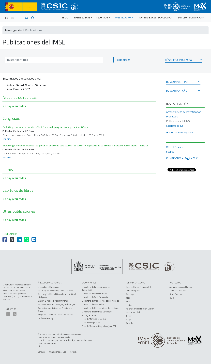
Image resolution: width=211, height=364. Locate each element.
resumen (6, 139)
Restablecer (123, 60)
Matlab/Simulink (133, 312)
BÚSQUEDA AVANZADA (178, 60)
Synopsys (130, 294)
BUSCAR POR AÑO (176, 91)
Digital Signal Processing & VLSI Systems (55, 291)
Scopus (170, 152)
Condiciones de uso (57, 352)
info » (40, 346)
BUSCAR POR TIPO (177, 82)
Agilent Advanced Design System (140, 309)
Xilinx (128, 298)
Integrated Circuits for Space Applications (55, 315)
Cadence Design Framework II (138, 287)
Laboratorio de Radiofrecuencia (95, 297)
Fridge (128, 320)
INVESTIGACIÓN (122, 17)
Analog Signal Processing (49, 287)
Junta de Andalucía (177, 291)
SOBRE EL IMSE (82, 17)
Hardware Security (45, 318)
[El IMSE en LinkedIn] (8, 315)
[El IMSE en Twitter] (14, 315)
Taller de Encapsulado (91, 323)
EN (12, 17)
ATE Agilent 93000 (90, 315)
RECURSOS (102, 17)
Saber (128, 301)
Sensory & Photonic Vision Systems (53, 301)
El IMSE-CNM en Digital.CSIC (181, 158)
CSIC (171, 298)
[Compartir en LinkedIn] (19, 240)
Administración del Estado (180, 287)
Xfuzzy (129, 316)
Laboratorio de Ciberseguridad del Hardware (100, 308)
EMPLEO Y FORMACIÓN (190, 17)
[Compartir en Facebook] (5, 240)
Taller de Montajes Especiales (94, 319)
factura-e (73, 352)
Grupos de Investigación (179, 132)
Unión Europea (175, 294)
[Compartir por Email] (34, 240)
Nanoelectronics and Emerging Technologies (56, 304)
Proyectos (172, 116)
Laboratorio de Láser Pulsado (94, 304)
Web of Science (174, 147)
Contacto (41, 352)
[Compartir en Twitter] (12, 240)
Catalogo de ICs (174, 126)
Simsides (130, 323)
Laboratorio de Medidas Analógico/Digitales (100, 301)
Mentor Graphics (133, 291)
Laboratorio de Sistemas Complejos (97, 312)
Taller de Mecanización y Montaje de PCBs (100, 326)
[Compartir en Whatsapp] (27, 240)
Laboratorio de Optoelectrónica (94, 294)
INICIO (64, 17)
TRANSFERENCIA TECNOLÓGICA (154, 17)
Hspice (129, 305)
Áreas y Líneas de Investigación (183, 112)
